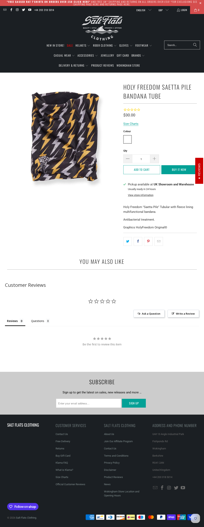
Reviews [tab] (12, 321)
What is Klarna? (64, 469)
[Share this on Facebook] (138, 241)
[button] (83, 46)
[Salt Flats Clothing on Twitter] (23, 10)
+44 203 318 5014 (44, 10)
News (107, 484)
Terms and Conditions (116, 455)
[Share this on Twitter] (127, 241)
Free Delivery (63, 441)
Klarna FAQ (62, 462)
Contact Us (62, 434)
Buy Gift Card (63, 455)
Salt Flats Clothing (26, 517)
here (96, 4)
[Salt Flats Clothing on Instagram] (17, 10)
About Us (109, 434)
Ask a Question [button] (151, 313)
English (141, 10)
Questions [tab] (37, 321)
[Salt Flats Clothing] (102, 28)
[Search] (195, 45)
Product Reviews (113, 477)
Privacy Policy (112, 462)
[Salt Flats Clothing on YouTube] (29, 10)
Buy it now (179, 169)
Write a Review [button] (185, 313)
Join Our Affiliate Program (118, 441)
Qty (125, 150)
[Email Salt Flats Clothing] (4, 10)
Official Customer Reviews (70, 484)
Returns (60, 448)
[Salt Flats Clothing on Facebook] (11, 10)
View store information (140, 195)
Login (184, 10)
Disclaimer (110, 469)
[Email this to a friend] (158, 241)
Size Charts (62, 477)
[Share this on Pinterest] (148, 241)
